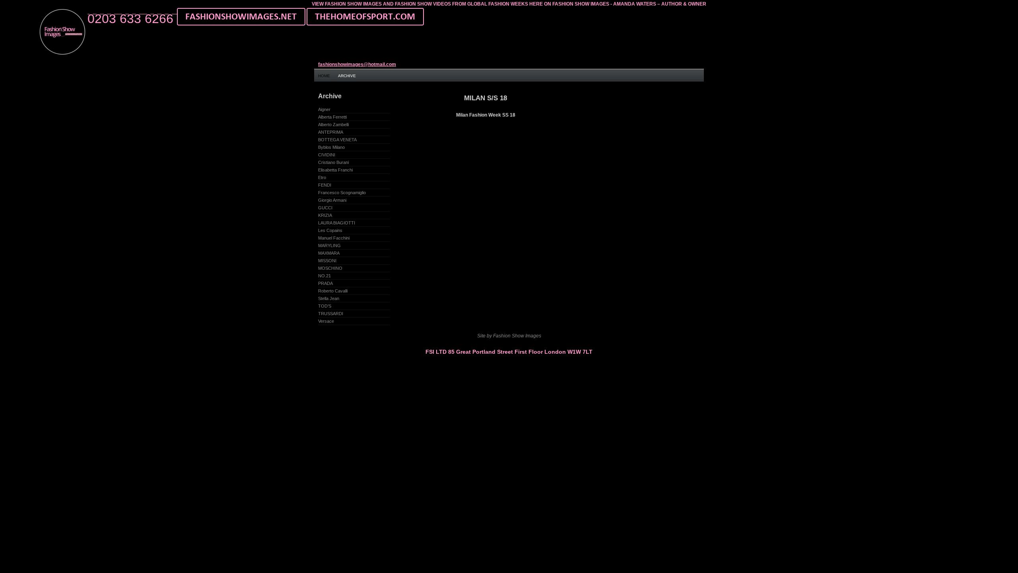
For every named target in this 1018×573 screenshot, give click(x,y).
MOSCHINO (330, 268)
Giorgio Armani (332, 200)
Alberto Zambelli (333, 124)
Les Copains (330, 230)
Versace (326, 321)
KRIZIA (325, 215)
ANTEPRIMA (330, 132)
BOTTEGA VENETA (337, 139)
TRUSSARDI (330, 313)
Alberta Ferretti (332, 117)
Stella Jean (328, 298)
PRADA (325, 283)
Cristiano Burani (333, 162)
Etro (322, 177)
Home (324, 76)
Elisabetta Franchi (335, 170)
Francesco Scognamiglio (342, 192)
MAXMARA (329, 253)
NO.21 (324, 275)
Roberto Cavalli (333, 290)
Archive (347, 76)
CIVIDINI (326, 154)
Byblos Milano (331, 147)
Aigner (324, 109)
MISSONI (327, 260)
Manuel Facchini (334, 238)
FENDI (324, 185)
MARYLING (329, 245)
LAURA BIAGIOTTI (336, 222)
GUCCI (325, 207)
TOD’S (324, 306)
